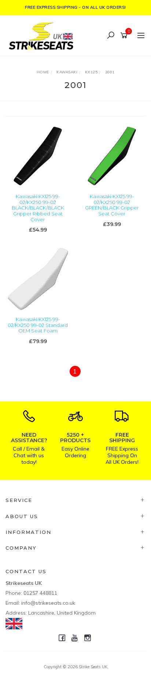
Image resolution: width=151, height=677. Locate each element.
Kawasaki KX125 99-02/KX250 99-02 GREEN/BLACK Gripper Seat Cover (112, 204)
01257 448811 (40, 593)
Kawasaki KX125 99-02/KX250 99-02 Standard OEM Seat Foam (38, 325)
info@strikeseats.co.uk (48, 603)
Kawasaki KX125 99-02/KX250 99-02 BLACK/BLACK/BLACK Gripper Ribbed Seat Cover (38, 207)
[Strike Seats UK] (42, 35)
